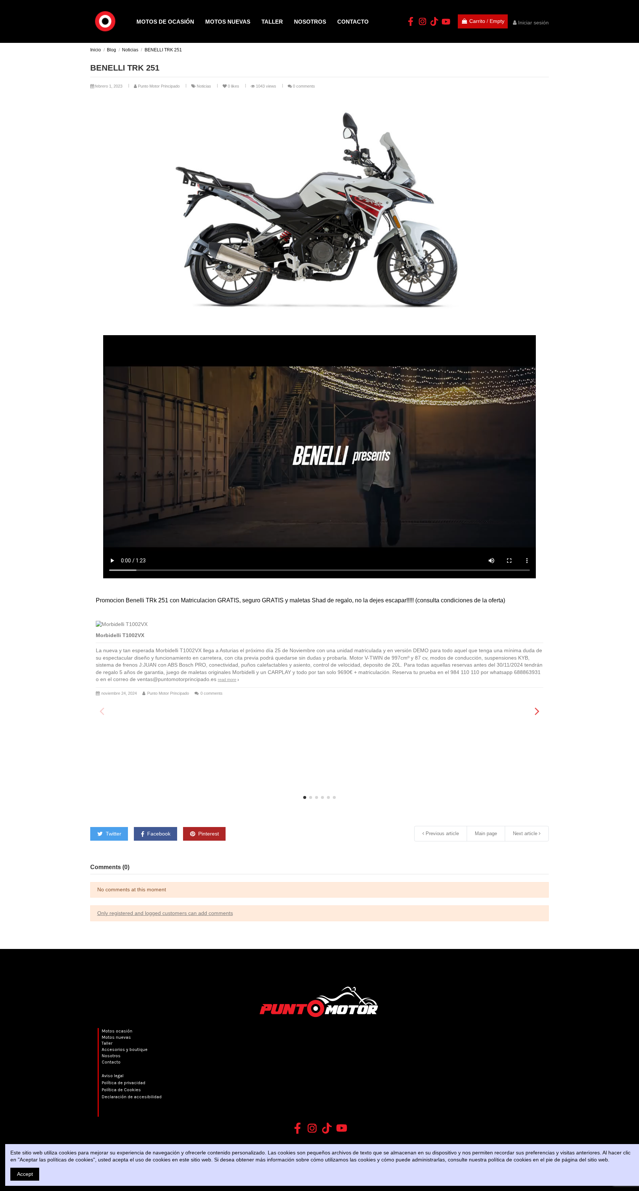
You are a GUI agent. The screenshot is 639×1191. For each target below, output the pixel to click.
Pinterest (208, 834)
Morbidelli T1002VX (120, 635)
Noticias (204, 86)
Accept (25, 1174)
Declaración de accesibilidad (132, 1096)
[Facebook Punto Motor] (410, 21)
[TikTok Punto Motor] (434, 21)
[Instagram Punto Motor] (422, 21)
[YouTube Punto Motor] (446, 21)
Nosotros (111, 1055)
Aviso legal (113, 1075)
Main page (486, 833)
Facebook (158, 834)
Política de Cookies (121, 1089)
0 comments (304, 86)
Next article (526, 833)
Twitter (112, 834)
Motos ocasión (117, 1031)
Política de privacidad (123, 1082)
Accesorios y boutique (125, 1049)
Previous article (441, 833)
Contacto (111, 1062)
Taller (107, 1043)
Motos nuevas (116, 1037)
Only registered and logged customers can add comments (165, 913)
